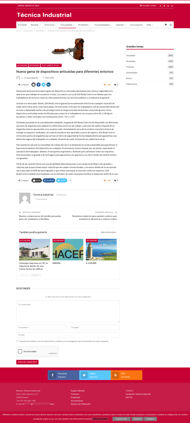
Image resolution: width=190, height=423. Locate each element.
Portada (22, 25)
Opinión (120, 25)
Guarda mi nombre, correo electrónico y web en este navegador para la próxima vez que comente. (64, 341)
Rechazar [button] (137, 419)
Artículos (49, 25)
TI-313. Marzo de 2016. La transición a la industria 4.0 (52, 65)
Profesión (83, 25)
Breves (129, 78)
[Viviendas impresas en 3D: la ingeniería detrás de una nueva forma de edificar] (34, 249)
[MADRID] (68, 249)
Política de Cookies (100, 419)
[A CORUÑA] (101, 249)
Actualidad (66, 25)
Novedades (34, 65)
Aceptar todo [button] (121, 419)
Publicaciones (131, 84)
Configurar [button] (150, 419)
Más (149, 25)
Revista (34, 25)
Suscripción (136, 25)
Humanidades (102, 25)
